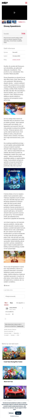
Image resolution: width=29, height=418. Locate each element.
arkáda (14, 59)
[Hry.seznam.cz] (5, 3)
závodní (18, 59)
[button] (14, 12)
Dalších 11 (21, 22)
